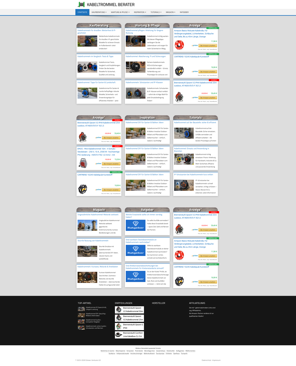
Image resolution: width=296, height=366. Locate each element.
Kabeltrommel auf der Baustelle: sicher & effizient (195, 122)
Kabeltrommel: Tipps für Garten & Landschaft (97, 82)
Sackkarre (112, 353)
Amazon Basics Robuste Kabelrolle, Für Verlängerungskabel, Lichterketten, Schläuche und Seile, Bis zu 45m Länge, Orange (194, 33)
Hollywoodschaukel (123, 353)
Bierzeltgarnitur (149, 351)
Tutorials (155, 12)
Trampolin (184, 353)
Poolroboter (139, 351)
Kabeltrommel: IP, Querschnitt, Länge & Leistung (96, 308)
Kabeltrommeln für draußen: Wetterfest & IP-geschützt (97, 31)
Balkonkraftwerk (149, 353)
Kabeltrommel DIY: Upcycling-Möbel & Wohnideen (96, 314)
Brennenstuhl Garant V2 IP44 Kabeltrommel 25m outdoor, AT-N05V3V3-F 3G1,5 (195, 84)
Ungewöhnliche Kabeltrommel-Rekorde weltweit (98, 214)
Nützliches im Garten (107, 351)
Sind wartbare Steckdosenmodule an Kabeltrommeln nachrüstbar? (141, 241)
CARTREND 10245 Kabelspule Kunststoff (191, 56)
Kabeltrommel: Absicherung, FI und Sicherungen (146, 56)
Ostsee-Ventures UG (93, 360)
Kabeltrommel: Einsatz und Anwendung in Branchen (191, 150)
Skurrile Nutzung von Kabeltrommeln (93, 240)
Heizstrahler (171, 351)
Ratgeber (184, 12)
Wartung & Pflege (119, 12)
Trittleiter (169, 353)
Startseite (82, 12)
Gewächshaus (160, 351)
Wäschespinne (120, 351)
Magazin (170, 12)
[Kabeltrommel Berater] (80, 7)
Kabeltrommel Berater (110, 4)
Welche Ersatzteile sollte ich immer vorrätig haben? (144, 216)
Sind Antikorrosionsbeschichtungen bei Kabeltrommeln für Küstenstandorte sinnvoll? (145, 267)
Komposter (130, 351)
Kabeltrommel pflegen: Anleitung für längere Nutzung (144, 31)
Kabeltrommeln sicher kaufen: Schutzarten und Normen (96, 327)
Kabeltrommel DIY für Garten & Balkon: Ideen (144, 122)
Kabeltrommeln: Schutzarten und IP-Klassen (144, 82)
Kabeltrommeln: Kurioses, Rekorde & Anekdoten (98, 266)
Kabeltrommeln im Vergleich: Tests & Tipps (95, 56)
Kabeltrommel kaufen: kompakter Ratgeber (93, 321)
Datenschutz (206, 360)
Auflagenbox (180, 351)
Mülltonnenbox (190, 351)
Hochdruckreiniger (136, 353)
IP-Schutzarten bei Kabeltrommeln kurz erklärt (193, 174)
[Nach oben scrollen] (292, 362)
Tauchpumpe (160, 353)
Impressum (216, 360)
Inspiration (139, 12)
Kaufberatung (98, 12)
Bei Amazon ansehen (207, 46)
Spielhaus (176, 353)
